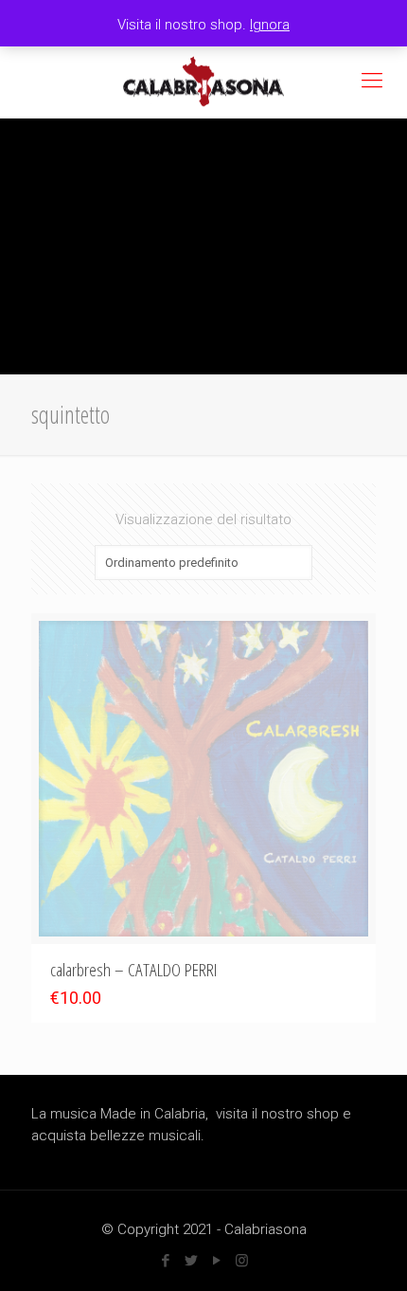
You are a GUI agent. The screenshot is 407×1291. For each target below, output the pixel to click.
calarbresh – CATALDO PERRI (133, 969)
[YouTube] (216, 1260)
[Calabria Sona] (203, 80)
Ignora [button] (270, 24)
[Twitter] (191, 1260)
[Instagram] (242, 1260)
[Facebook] (165, 1260)
